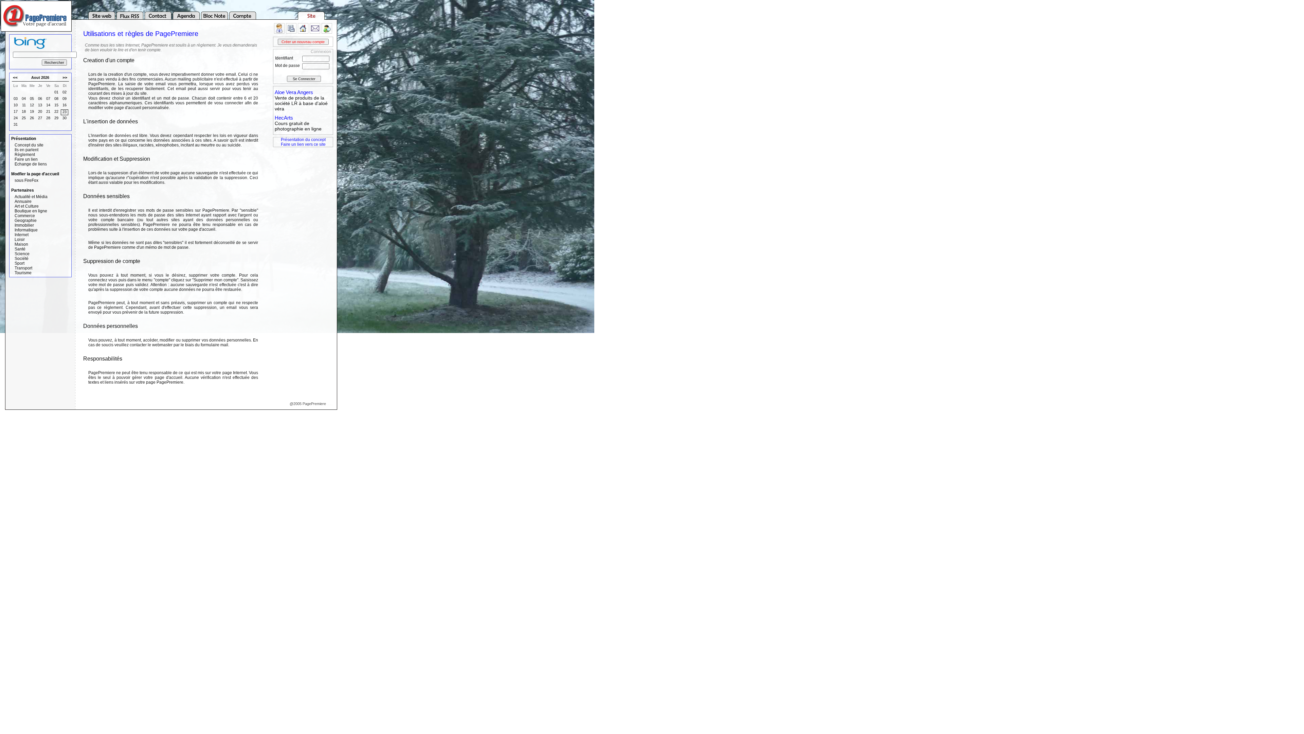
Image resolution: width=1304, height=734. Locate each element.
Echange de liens (31, 164)
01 (56, 92)
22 (56, 111)
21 (48, 111)
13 (40, 105)
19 (32, 111)
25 (24, 118)
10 (16, 105)
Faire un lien (26, 159)
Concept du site (29, 145)
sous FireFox (26, 180)
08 (56, 99)
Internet (22, 234)
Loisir (20, 239)
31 (16, 124)
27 (40, 118)
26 (32, 118)
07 (48, 99)
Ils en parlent (26, 149)
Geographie (26, 220)
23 (64, 112)
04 (24, 99)
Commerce (25, 215)
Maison (21, 244)
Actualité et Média (31, 196)
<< (15, 77)
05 (32, 99)
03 (16, 99)
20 (40, 111)
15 (56, 105)
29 (56, 118)
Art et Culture (27, 206)
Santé (20, 249)
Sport (19, 263)
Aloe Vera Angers (294, 92)
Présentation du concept (303, 139)
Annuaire (23, 201)
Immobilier (24, 225)
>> (64, 77)
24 (16, 118)
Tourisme (23, 272)
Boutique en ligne (31, 211)
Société (22, 258)
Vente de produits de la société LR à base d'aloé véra (301, 103)
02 (64, 92)
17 (16, 111)
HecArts (284, 118)
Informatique (26, 230)
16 (64, 105)
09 (64, 99)
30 (64, 118)
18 (24, 111)
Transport (23, 268)
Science (22, 253)
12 (32, 105)
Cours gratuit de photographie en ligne (298, 126)
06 (40, 99)
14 (48, 105)
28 (48, 118)
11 (24, 105)
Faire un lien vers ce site (303, 144)
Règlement (25, 154)
